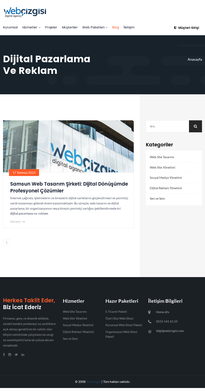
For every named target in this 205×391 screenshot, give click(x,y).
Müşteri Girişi (188, 28)
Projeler (51, 27)
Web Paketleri (93, 27)
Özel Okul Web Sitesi (120, 318)
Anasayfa (195, 59)
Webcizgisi (93, 381)
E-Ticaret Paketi (116, 311)
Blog (115, 27)
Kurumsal (10, 27)
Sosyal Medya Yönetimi (166, 177)
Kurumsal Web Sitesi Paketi (124, 325)
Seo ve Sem (157, 198)
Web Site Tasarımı (162, 157)
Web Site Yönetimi (162, 167)
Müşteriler (70, 27)
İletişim (129, 27)
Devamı (15, 221)
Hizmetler (29, 27)
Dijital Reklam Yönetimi (166, 188)
